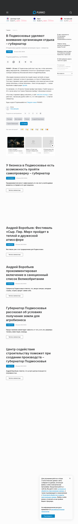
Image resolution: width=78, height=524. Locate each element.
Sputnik (24, 85)
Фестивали (18, 119)
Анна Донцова (14, 109)
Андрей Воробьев (38, 119)
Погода (9, 119)
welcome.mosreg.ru (43, 94)
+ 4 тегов (24, 123)
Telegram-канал (32, 102)
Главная (8, 30)
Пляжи (27, 119)
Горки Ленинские (12, 123)
